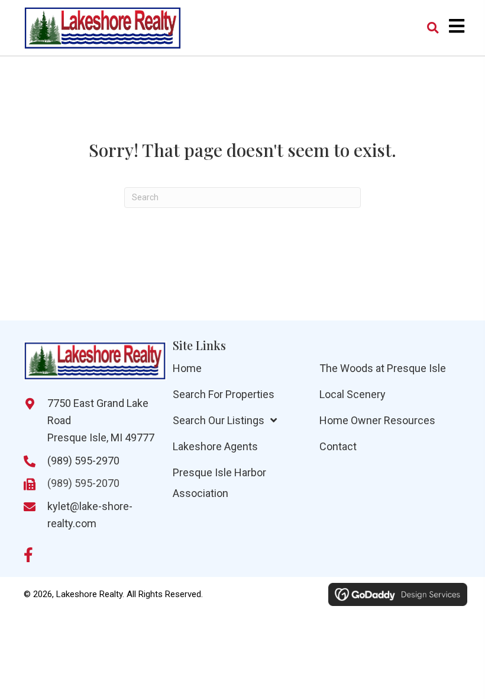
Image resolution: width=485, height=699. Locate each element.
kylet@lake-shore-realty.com (89, 515)
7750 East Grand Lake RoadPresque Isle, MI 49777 (100, 420)
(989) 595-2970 (83, 460)
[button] (28, 554)
